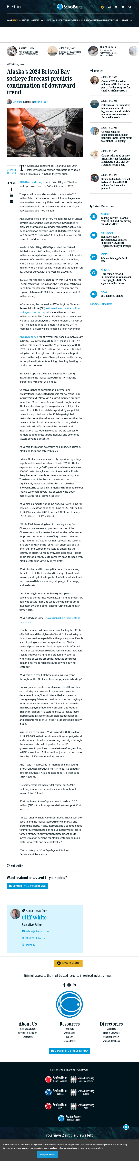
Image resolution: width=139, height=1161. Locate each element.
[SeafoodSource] (69, 7)
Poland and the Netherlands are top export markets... (108, 53)
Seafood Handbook (103, 20)
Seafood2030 (49, 20)
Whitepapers (69, 1032)
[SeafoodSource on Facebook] (8, 6)
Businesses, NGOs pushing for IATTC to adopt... (70, 53)
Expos (115, 20)
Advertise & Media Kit (27, 1032)
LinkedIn (29, 944)
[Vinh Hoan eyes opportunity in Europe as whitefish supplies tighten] (134, 51)
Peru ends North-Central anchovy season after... (28, 53)
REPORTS (104, 254)
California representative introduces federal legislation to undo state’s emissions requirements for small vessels (115, 111)
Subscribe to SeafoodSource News (29, 886)
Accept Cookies (48, 1154)
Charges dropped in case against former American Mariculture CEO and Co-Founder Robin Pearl (115, 160)
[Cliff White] (10, 101)
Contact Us (28, 1036)
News (15, 20)
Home (9, 20)
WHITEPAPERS (107, 232)
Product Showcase (65, 20)
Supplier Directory (84, 20)
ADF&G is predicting (30, 182)
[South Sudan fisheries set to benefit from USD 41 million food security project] (94, 178)
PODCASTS (105, 270)
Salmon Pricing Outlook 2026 (114, 259)
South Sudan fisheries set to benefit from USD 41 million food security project (115, 183)
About (125, 20)
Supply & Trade (40, 101)
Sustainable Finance (112, 296)
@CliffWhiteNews (35, 938)
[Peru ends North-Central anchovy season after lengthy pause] (12, 51)
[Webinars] (95, 216)
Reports (69, 1036)
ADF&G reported (28, 336)
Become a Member (71, 963)
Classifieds (111, 1028)
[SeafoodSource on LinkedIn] (19, 6)
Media (36, 20)
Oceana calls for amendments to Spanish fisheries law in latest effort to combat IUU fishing (116, 136)
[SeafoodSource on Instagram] (13, 6)
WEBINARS (105, 214)
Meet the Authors (28, 1028)
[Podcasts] (95, 272)
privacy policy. (95, 1147)
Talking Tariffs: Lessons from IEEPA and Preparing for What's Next (116, 221)
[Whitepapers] (95, 235)
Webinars (69, 1028)
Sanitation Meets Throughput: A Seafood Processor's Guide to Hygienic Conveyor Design (116, 241)
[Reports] (95, 257)
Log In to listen (11, 172)
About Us (27, 1023)
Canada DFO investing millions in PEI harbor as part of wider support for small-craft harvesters (115, 86)
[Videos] (95, 294)
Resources (69, 1023)
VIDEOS (104, 291)
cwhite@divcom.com (37, 931)
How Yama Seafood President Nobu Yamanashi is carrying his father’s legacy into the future (116, 278)
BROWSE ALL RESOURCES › (101, 304)
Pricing (25, 20)
